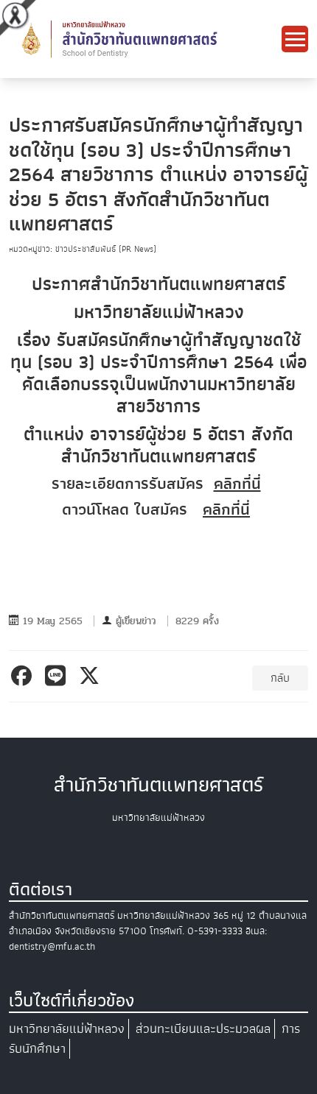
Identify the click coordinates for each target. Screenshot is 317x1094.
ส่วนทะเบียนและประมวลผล (203, 1029)
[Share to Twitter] (92, 676)
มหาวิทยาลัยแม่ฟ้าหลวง (67, 1029)
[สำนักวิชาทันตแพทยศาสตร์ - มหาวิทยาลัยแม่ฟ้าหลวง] (145, 38)
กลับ (280, 678)
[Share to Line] (58, 676)
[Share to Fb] (24, 676)
